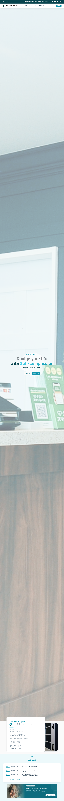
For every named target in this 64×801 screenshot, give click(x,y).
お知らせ (35, 5)
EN (52, 5)
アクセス (30, 5)
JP (49, 5)
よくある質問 (41, 5)
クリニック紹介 (24, 5)
